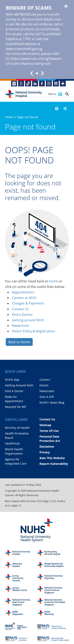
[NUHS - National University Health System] (37, 530)
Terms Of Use (49, 431)
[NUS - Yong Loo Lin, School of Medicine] (53, 626)
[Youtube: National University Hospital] (56, 83)
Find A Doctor (14, 391)
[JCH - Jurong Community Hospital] (21, 578)
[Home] (21, 554)
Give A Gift (46, 397)
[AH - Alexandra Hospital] (21, 566)
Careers (44, 379)
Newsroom (20, 325)
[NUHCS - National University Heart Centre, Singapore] (21, 602)
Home (9, 117)
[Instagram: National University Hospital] (49, 83)
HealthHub (12, 443)
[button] (56, 108)
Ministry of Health (17, 428)
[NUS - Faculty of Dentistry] (21, 638)
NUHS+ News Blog (51, 402)
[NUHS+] (63, 83)
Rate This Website (52, 458)
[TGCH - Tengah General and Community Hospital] (53, 566)
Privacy (44, 452)
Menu (52, 94)
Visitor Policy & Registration (33, 331)
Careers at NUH (24, 297)
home (53, 281)
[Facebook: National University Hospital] (42, 83)
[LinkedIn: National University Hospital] (35, 83)
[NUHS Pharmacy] (53, 614)
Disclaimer (46, 446)
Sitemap (45, 425)
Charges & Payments (28, 303)
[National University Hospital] (23, 94)
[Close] (66, 6)
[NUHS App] (21, 83)
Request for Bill (15, 407)
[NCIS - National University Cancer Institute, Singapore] (53, 590)
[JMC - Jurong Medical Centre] (21, 590)
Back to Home (19, 342)
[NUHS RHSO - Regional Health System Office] (21, 626)
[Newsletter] (14, 83)
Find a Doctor (22, 314)
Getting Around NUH (19, 385)
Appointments (23, 292)
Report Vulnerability (53, 464)
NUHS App (12, 379)
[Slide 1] (37, 73)
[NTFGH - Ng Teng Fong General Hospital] (53, 554)
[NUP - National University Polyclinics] (53, 578)
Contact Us (20, 309)
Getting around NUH (28, 320)
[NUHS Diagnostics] (21, 614)
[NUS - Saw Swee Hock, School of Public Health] (53, 638)
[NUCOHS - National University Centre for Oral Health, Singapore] (53, 602)
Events (44, 385)
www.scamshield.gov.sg (24, 48)
